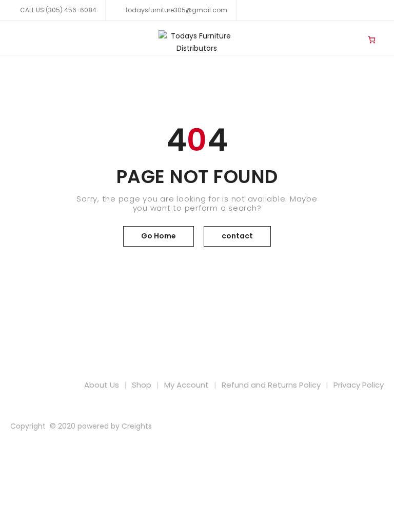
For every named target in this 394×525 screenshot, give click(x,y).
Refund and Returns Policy (271, 384)
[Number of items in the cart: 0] (371, 39)
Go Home (158, 236)
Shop (141, 384)
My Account (186, 384)
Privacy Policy (358, 384)
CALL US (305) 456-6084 (58, 10)
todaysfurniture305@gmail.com (175, 10)
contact (237, 236)
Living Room (351, 31)
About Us (101, 384)
